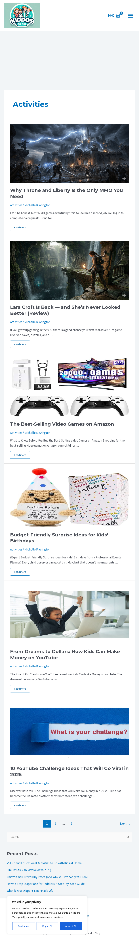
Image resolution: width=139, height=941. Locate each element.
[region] (47, 915)
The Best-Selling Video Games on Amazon (62, 424)
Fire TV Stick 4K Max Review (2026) (29, 870)
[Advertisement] (69, 58)
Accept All (70, 926)
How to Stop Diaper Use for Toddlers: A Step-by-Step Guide (46, 884)
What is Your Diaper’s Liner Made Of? (30, 891)
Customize (24, 926)
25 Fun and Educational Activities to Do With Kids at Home (44, 863)
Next (125, 823)
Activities (16, 205)
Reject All (47, 926)
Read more (20, 227)
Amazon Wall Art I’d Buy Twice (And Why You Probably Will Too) (47, 877)
